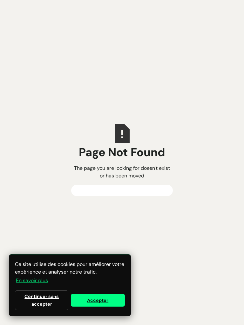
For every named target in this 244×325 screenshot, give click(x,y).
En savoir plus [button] (32, 280)
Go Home (122, 190)
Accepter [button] (97, 300)
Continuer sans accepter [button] (41, 300)
